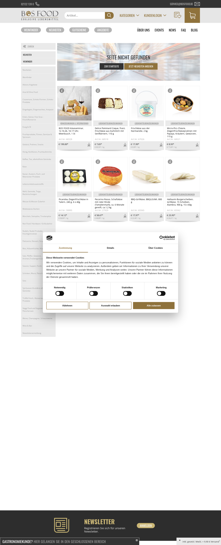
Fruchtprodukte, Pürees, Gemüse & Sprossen (37, 135)
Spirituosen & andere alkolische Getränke (36, 289)
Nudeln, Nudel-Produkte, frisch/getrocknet (33, 232)
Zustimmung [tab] (65, 248)
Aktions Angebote (30, 84)
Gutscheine (79, 30)
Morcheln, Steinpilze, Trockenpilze (37, 216)
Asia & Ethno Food (30, 92)
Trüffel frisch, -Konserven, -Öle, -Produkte (36, 299)
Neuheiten (55, 30)
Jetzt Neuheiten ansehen (141, 66)
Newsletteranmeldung (32, 333)
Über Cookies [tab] (155, 248)
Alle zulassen (154, 305)
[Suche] (109, 15)
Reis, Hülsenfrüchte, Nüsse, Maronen (38, 248)
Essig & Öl (27, 127)
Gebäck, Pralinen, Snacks (33, 144)
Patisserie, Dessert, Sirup (33, 241)
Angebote (103, 30)
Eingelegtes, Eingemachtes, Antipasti (38, 109)
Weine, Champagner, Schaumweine (37, 318)
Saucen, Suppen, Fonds (32, 266)
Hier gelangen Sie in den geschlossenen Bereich (54, 541)
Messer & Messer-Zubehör (34, 201)
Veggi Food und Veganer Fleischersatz (33, 309)
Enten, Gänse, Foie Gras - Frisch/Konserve (33, 118)
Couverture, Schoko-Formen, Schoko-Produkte (38, 100)
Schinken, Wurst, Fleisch (33, 273)
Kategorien (127, 15)
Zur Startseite (111, 66)
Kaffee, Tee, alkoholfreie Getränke (37, 159)
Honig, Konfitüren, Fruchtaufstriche (37, 152)
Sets (24, 280)
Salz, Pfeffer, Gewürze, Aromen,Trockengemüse (33, 257)
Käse (25, 166)
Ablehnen (67, 305)
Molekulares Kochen (31, 209)
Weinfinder (31, 30)
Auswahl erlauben (110, 305)
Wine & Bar (27, 325)
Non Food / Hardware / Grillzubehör (37, 223)
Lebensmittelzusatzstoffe (33, 184)
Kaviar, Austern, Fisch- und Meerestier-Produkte (34, 175)
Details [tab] (110, 248)
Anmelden (146, 525)
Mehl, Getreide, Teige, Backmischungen (32, 192)
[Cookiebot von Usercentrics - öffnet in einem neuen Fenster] (162, 238)
